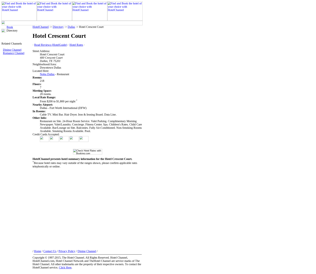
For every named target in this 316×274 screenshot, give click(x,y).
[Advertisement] (17, 116)
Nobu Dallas (47, 74)
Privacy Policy (67, 251)
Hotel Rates (76, 44)
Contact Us (49, 251)
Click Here (65, 267)
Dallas (71, 26)
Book (10, 27)
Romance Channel (13, 53)
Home (37, 251)
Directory (58, 26)
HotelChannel (41, 26)
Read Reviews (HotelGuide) (50, 44)
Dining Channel (12, 49)
